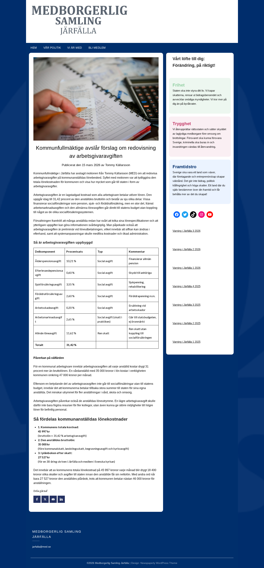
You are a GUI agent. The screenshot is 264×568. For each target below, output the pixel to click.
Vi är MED (74, 47)
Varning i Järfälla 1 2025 (186, 341)
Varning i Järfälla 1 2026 (186, 267)
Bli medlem (97, 47)
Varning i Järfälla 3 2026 (186, 230)
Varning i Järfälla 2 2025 (186, 323)
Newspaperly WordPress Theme (158, 563)
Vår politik (52, 47)
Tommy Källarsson (117, 165)
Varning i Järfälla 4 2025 (186, 286)
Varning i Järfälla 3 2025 (186, 304)
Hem (34, 47)
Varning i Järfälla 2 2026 (186, 249)
